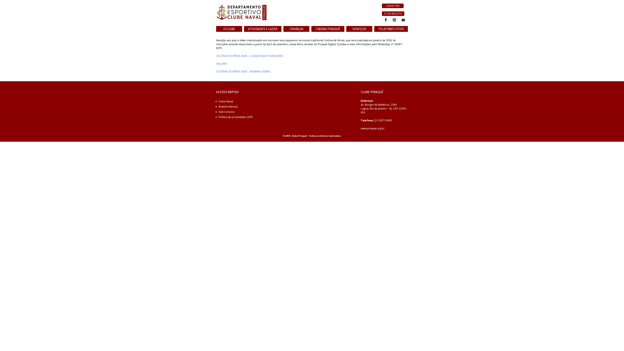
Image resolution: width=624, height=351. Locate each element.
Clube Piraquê (299, 135)
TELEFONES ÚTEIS (391, 29)
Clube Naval (226, 101)
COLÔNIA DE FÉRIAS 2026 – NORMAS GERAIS (243, 71)
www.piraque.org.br (373, 128)
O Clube (229, 29)
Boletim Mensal (228, 106)
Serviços (359, 29)
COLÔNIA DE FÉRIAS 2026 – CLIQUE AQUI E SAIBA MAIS (249, 56)
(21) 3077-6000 (383, 120)
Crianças (296, 29)
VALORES (221, 63)
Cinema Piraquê (327, 29)
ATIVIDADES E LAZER (262, 29)
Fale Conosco (227, 112)
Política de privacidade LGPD (236, 117)
